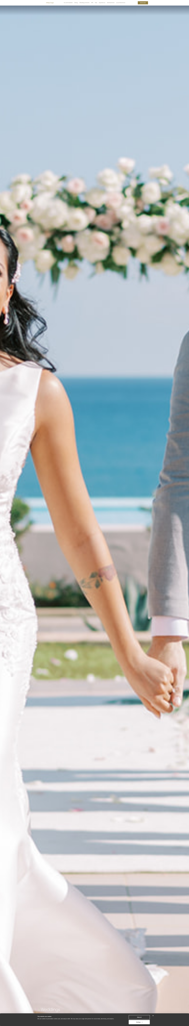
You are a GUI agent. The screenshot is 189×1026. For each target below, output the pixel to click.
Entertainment (110, 8)
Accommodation (68, 8)
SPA (92, 8)
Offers (107, 3)
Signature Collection (92, 3)
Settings (138, 1022)
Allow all (139, 1017)
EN (133, 3)
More (112, 3)
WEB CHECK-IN (143, 2)
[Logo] (50, 3)
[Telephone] (135, 9)
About (77, 3)
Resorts (83, 3)
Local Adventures (120, 8)
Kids (96, 8)
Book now (143, 8)
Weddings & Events (84, 8)
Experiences (102, 8)
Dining (102, 3)
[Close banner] (153, 1015)
